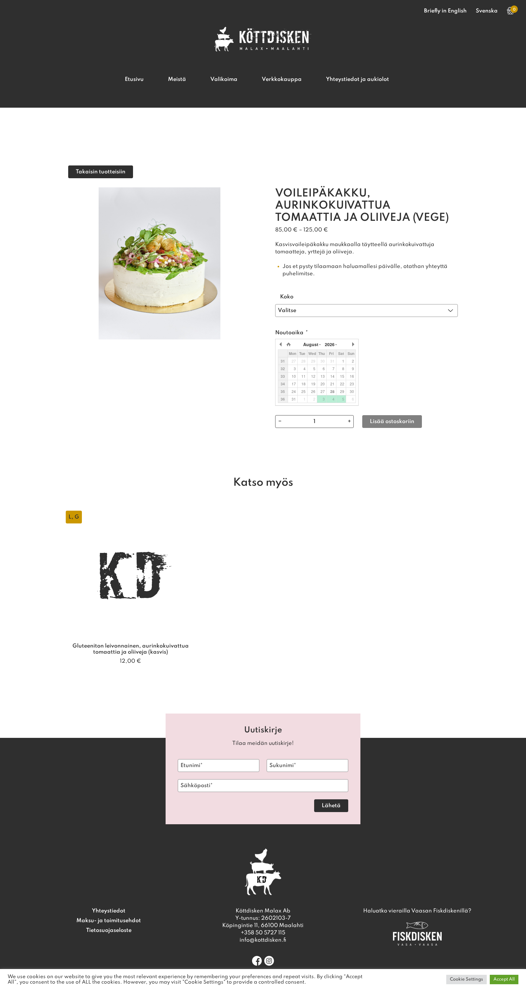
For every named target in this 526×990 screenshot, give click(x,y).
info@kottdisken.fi (263, 940)
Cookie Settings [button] (466, 979)
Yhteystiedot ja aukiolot (357, 79)
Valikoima (223, 79)
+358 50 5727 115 (263, 933)
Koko (286, 296)
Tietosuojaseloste (109, 930)
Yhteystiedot (108, 911)
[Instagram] (269, 961)
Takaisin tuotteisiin (100, 172)
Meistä (177, 79)
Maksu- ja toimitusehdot (108, 920)
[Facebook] (257, 961)
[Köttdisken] (263, 50)
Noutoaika (291, 332)
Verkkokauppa (282, 79)
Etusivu (134, 79)
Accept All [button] (504, 979)
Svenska (487, 11)
